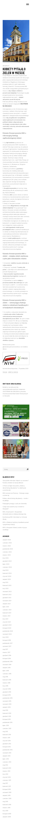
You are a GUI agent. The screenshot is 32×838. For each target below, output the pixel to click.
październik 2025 (8, 549)
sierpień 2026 (7, 540)
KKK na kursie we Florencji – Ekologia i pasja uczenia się (16, 494)
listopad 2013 (7, 719)
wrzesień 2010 (7, 792)
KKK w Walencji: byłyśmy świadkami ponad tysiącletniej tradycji (16, 523)
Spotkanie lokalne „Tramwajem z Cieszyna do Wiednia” (15, 455)
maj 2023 (5, 582)
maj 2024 (5, 570)
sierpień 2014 (7, 707)
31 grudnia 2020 (23, 369)
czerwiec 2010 (7, 798)
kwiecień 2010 (7, 805)
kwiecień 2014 (7, 713)
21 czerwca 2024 (9, 453)
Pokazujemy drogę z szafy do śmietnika (15, 504)
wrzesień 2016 (7, 665)
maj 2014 (5, 710)
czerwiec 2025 (7, 552)
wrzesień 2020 (7, 634)
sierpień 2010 (6, 795)
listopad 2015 (7, 695)
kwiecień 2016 (7, 680)
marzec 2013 (6, 738)
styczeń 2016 (7, 689)
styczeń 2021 (7, 622)
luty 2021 (5, 619)
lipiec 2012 (6, 759)
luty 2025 (6, 558)
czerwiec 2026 (7, 543)
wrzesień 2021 (7, 601)
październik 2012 (8, 750)
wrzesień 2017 (7, 646)
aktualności (6, 66)
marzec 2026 (7, 546)
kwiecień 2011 (7, 786)
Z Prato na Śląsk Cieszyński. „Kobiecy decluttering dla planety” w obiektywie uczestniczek (14, 488)
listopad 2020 (7, 628)
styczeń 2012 (7, 777)
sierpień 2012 (6, 756)
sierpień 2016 (6, 668)
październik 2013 (7, 722)
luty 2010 (5, 811)
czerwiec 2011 (7, 780)
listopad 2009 (7, 814)
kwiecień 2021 (7, 613)
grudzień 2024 (7, 561)
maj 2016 (5, 677)
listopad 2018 (7, 640)
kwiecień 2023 (7, 585)
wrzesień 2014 (7, 704)
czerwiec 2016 (7, 674)
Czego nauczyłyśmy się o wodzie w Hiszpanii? (13, 508)
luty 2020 (6, 637)
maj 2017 (5, 649)
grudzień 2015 (7, 692)
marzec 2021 (6, 616)
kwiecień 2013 (7, 735)
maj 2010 (5, 802)
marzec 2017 (6, 652)
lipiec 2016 (6, 671)
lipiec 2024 (6, 564)
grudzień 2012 (7, 744)
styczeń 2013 (7, 741)
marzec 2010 (6, 808)
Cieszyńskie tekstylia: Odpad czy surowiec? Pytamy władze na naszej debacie (15, 415)
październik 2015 (8, 698)
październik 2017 (8, 643)
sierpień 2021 (6, 604)
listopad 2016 (7, 658)
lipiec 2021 (6, 607)
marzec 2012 (6, 771)
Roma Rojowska (12, 369)
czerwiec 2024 (7, 567)
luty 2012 (5, 774)
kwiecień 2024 (7, 573)
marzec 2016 (6, 683)
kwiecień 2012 (7, 768)
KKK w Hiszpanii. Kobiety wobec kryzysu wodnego (15, 528)
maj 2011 (5, 783)
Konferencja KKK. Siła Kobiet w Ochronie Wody (15, 518)
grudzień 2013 (7, 716)
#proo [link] (5, 349)
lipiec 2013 (6, 725)
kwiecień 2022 (7, 595)
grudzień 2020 (7, 625)
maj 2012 (5, 765)
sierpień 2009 (7, 817)
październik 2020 (8, 631)
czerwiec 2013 (7, 728)
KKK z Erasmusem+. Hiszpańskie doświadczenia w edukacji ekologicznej (14, 513)
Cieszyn (5, 372)
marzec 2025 (7, 555)
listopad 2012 (7, 747)
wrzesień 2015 (7, 701)
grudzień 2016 (7, 655)
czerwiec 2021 (7, 610)
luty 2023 (5, 588)
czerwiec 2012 (7, 762)
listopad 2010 (7, 789)
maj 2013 (5, 732)
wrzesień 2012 (7, 753)
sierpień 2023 (7, 579)
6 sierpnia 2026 (9, 411)
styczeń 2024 (7, 576)
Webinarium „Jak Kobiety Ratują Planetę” (15, 433)
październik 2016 (8, 662)
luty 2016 (5, 686)
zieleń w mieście (13, 372)
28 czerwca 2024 (9, 430)
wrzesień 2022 (7, 591)
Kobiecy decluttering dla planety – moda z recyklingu (15, 499)
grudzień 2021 (7, 598)
